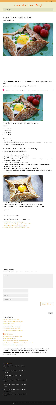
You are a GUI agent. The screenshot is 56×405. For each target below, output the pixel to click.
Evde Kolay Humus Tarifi (8, 323)
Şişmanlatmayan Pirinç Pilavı (9, 338)
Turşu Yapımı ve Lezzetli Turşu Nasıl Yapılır (13, 345)
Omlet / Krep (6, 20)
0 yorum (12, 20)
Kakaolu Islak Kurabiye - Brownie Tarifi (12, 326)
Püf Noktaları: (8, 334)
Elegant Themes (16, 403)
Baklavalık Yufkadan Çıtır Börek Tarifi (11, 328)
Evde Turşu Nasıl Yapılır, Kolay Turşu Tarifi (13, 330)
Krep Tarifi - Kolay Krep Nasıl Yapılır (11, 319)
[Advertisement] (28, 70)
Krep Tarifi (44, 90)
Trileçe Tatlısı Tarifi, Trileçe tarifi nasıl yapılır (13, 321)
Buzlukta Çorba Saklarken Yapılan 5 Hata (12, 336)
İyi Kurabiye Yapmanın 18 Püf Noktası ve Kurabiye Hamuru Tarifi (18, 342)
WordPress (35, 403)
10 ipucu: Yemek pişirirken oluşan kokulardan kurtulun (15, 340)
